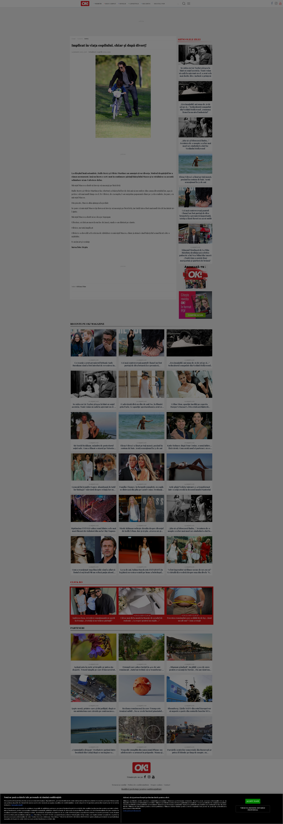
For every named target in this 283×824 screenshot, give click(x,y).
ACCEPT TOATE (253, 801)
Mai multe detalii (17, 805)
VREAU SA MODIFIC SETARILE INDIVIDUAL (253, 809)
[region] (141, 809)
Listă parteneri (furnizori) (132, 811)
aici (32, 815)
